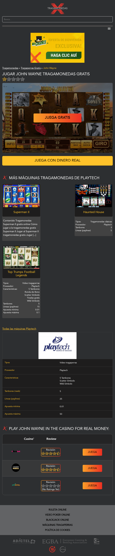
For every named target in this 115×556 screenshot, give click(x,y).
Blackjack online (57, 520)
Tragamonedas (57, 8)
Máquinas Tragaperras (58, 525)
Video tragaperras (68, 363)
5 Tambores (65, 378)
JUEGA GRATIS (57, 118)
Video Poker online (57, 515)
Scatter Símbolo (67, 381)
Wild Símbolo (66, 384)
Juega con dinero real (57, 160)
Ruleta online (57, 510)
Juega (92, 452)
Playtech (64, 370)
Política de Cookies (57, 530)
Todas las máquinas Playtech (19, 329)
